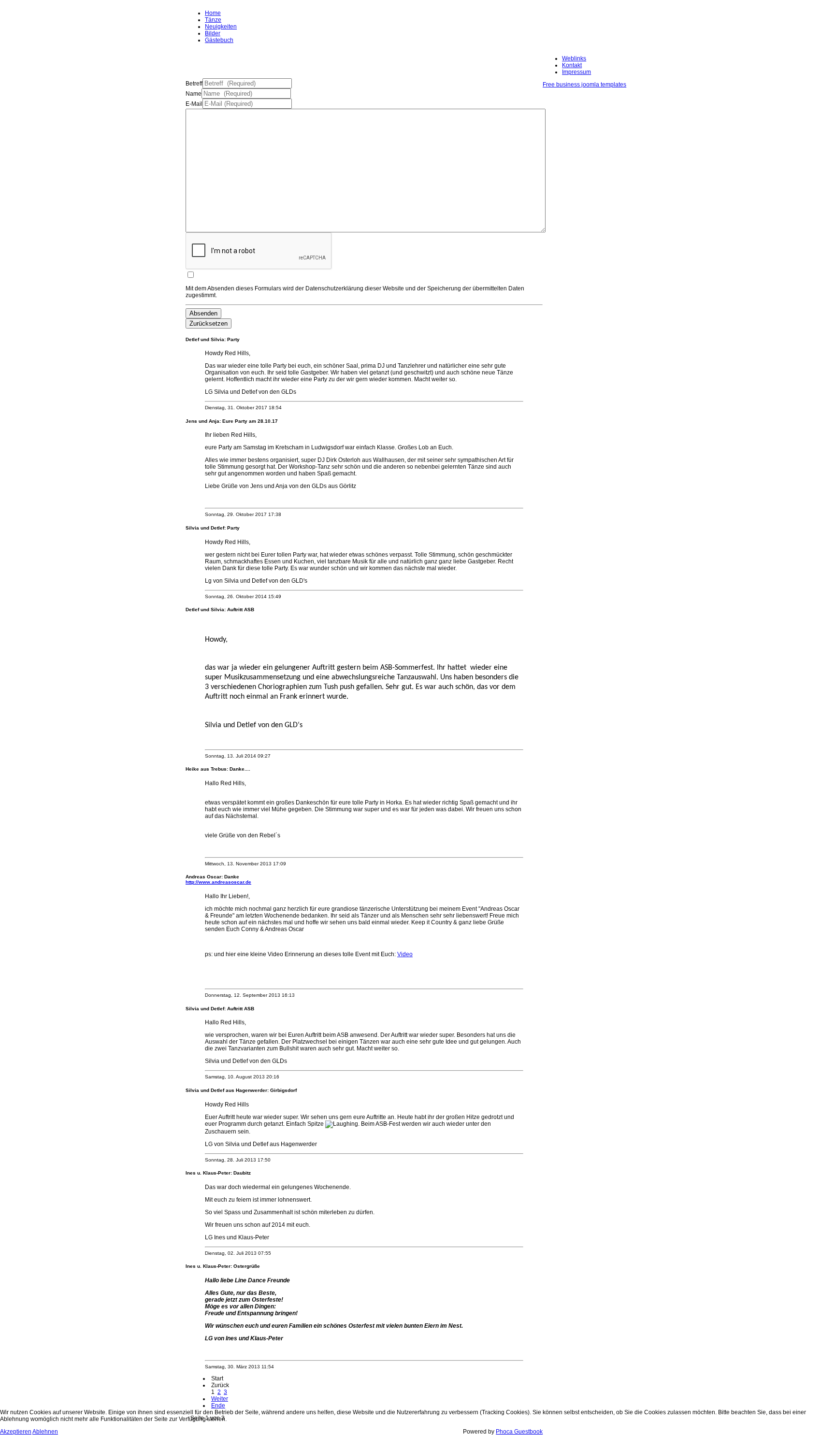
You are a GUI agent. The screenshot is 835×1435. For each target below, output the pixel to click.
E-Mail (194, 103)
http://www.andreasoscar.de (218, 882)
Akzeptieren (15, 1431)
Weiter (219, 1398)
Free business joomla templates (584, 84)
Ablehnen (45, 1431)
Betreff (194, 83)
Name (194, 93)
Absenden (203, 313)
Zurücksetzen (208, 323)
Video (405, 954)
